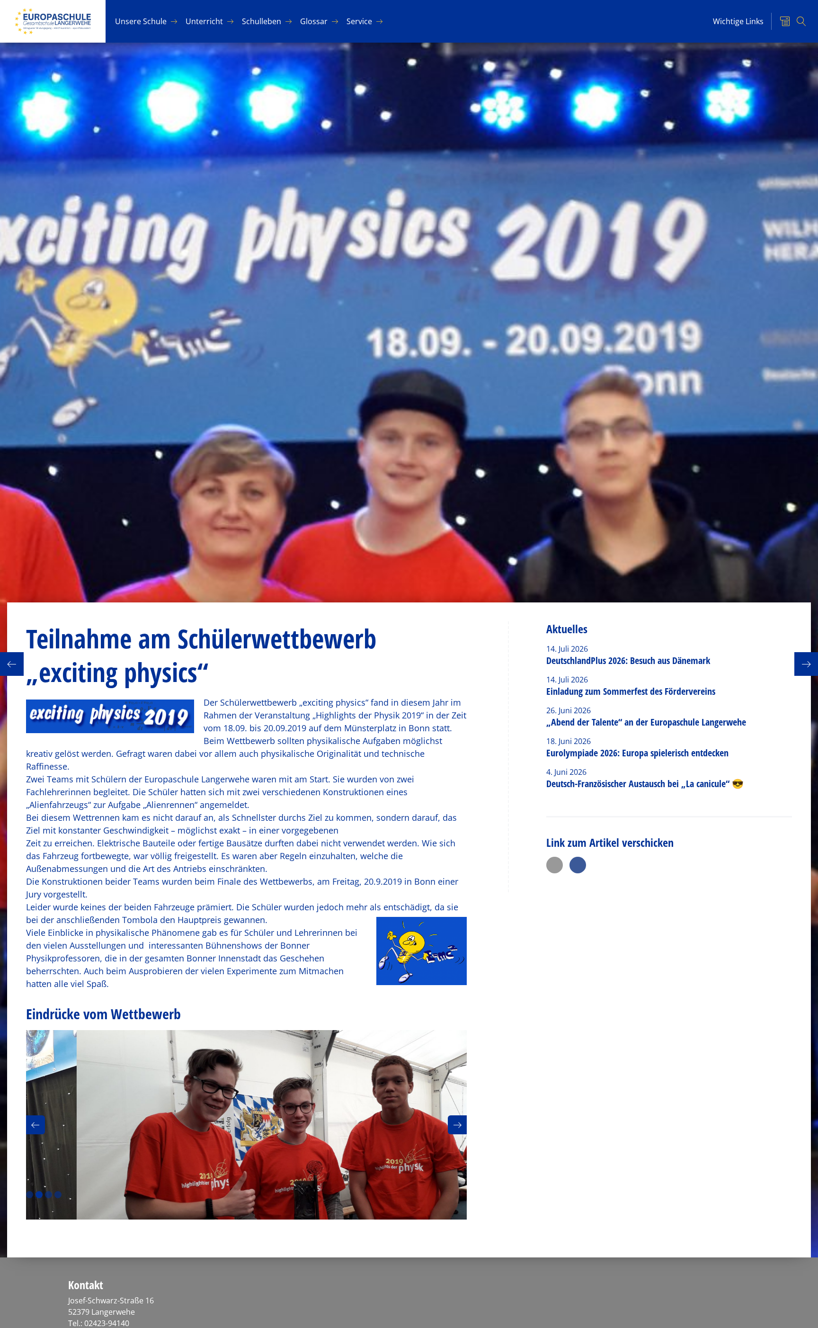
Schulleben (261, 21)
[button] (35, 1124)
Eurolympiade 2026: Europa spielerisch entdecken (638, 752)
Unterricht (204, 21)
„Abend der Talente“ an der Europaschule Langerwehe (646, 722)
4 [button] (58, 1194)
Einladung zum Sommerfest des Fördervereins (630, 691)
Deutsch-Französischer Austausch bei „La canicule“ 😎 (645, 783)
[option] (246, 1125)
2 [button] (39, 1194)
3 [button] (48, 1194)
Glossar (314, 21)
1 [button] (29, 1194)
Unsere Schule (141, 21)
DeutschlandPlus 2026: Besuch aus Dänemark (628, 660)
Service (359, 21)
